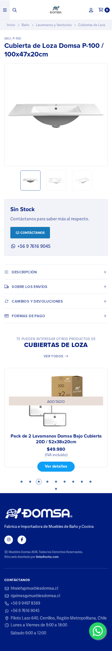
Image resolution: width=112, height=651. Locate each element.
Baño (25, 25)
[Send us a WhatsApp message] (97, 631)
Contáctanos (32, 232)
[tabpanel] (56, 420)
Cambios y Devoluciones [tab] (37, 301)
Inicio (11, 25)
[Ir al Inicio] (56, 10)
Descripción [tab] (24, 272)
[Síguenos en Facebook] (22, 540)
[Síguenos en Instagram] (8, 540)
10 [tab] (56, 489)
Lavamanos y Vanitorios (54, 25)
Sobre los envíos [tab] (29, 286)
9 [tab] (90, 482)
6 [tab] (64, 482)
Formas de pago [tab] (28, 316)
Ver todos (54, 356)
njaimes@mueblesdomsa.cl (35, 596)
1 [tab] (21, 482)
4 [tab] (47, 482)
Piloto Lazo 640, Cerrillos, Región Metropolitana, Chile (59, 618)
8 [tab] (82, 482)
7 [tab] (73, 482)
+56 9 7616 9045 (33, 246)
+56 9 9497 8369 (25, 603)
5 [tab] (56, 482)
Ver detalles (56, 466)
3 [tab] (39, 482)
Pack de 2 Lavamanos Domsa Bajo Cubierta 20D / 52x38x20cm (56, 439)
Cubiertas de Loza (91, 25)
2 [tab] (30, 482)
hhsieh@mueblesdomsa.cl (34, 589)
